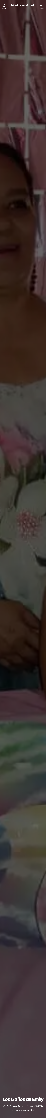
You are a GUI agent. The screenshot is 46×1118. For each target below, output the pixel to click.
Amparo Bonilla (17, 1106)
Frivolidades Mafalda (23, 5)
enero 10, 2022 (36, 1106)
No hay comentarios (25, 1110)
